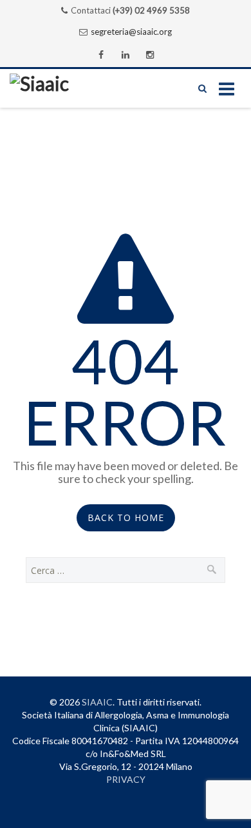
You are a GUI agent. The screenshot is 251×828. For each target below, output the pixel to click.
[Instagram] (150, 54)
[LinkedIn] (125, 54)
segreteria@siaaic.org (131, 31)
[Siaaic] (58, 88)
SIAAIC (97, 701)
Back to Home (126, 517)
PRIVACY (125, 779)
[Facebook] (101, 54)
